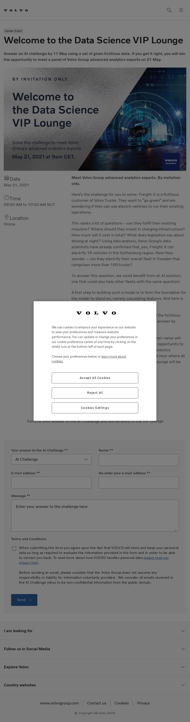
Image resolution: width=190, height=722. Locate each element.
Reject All (95, 393)
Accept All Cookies (95, 378)
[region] (95, 361)
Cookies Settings (95, 408)
